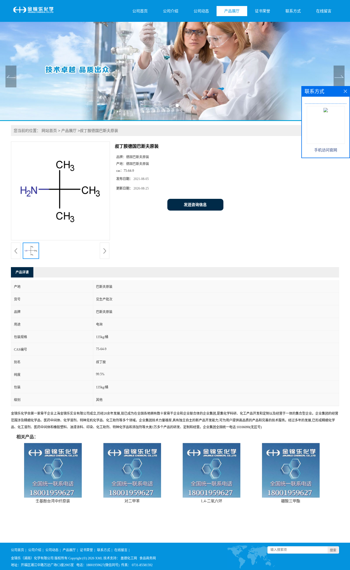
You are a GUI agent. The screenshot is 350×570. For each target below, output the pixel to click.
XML (99, 558)
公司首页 (140, 11)
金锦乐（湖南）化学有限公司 (32, 558)
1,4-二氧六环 (211, 501)
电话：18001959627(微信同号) (97, 565)
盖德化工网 (129, 558)
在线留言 (323, 11)
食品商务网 (147, 558)
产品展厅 (232, 11)
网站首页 (49, 130)
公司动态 (201, 11)
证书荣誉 (262, 11)
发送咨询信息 (195, 205)
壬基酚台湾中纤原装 (53, 501)
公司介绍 (170, 11)
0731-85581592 (142, 565)
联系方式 (293, 11)
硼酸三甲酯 (290, 501)
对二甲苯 (132, 501)
